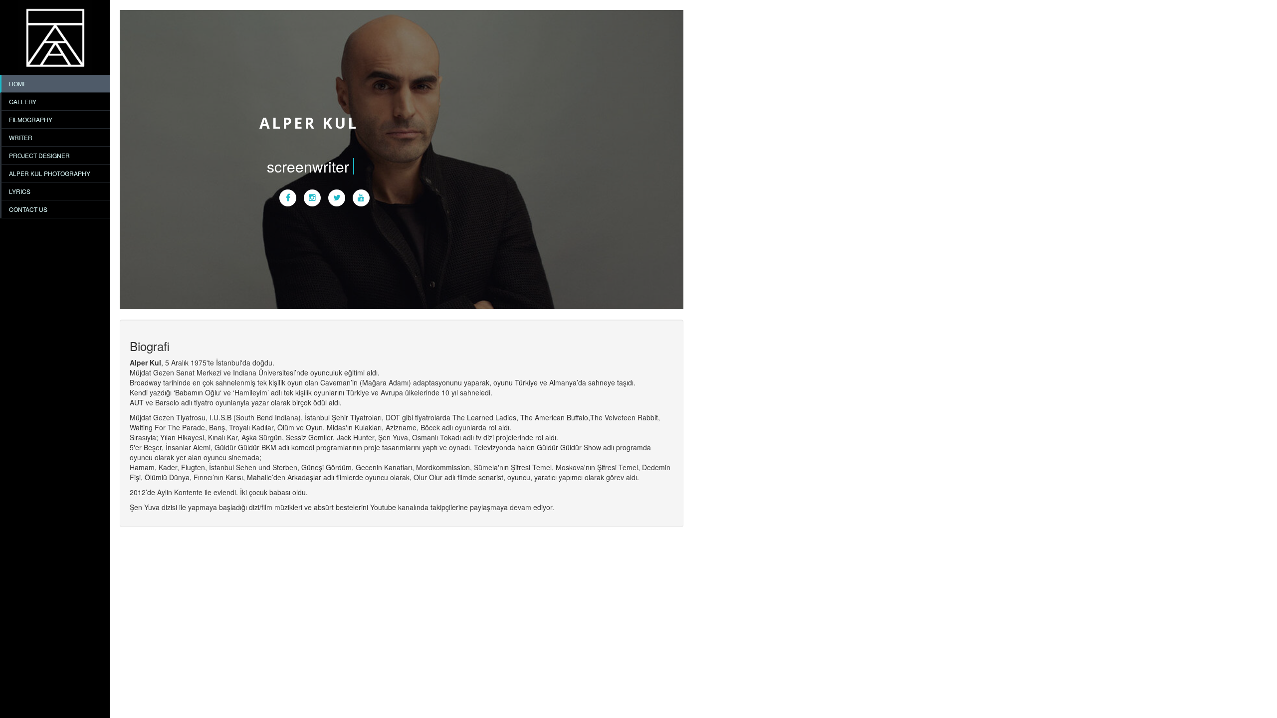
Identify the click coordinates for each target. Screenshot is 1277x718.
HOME (18, 83)
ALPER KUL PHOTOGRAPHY (49, 173)
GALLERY (22, 101)
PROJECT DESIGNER (39, 155)
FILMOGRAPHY (30, 119)
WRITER (20, 137)
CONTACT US (28, 209)
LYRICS (19, 191)
